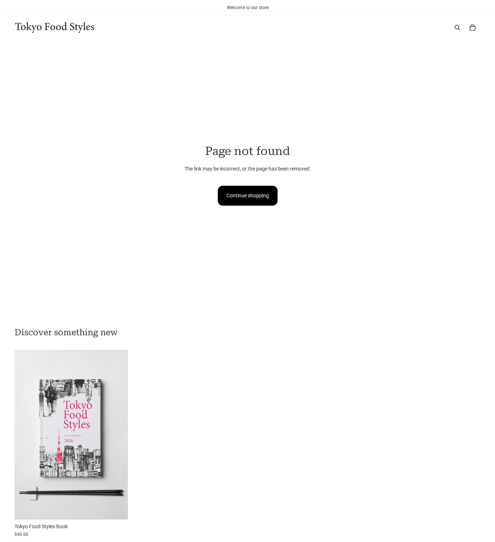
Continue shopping (247, 195)
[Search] (457, 27)
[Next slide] (117, 434)
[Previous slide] (25, 434)
